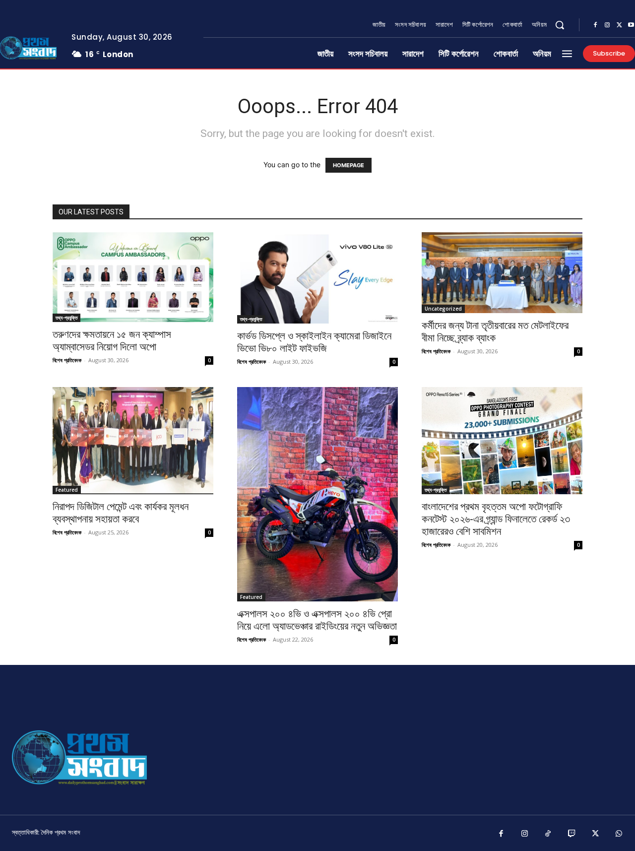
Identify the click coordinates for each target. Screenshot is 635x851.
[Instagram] (607, 25)
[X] (619, 25)
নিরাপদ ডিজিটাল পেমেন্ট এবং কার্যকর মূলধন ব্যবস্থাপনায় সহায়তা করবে (121, 513)
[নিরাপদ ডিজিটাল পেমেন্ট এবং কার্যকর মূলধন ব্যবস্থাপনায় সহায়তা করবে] (133, 440)
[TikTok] (548, 834)
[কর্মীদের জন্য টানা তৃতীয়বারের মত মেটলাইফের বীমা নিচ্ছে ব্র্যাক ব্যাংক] (502, 272)
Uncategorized (443, 308)
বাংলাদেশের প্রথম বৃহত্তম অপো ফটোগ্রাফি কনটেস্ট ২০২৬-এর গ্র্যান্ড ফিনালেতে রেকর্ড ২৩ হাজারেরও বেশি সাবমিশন (496, 519)
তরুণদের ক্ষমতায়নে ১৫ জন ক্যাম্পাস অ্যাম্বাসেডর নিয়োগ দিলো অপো (112, 340)
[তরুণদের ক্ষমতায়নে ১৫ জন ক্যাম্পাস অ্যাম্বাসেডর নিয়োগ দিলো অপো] (133, 277)
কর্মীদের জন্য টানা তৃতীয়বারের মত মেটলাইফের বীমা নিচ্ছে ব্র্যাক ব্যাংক (495, 332)
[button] (560, 25)
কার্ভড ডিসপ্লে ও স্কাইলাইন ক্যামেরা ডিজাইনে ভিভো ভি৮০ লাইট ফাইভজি (314, 342)
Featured (67, 489)
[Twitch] (572, 834)
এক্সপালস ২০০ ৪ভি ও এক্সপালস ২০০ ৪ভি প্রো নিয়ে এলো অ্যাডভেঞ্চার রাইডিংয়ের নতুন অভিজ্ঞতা (317, 620)
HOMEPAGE (348, 165)
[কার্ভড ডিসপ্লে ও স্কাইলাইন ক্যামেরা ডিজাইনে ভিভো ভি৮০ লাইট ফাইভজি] (317, 278)
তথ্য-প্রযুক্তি (66, 317)
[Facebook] (595, 25)
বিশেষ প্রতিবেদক (67, 360)
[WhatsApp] (619, 834)
